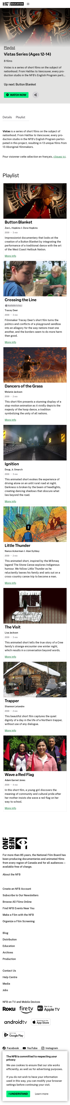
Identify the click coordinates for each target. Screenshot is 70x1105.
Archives (8, 952)
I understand (18, 1093)
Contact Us (9, 970)
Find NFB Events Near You (18, 908)
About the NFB (12, 874)
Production (9, 959)
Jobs (5, 990)
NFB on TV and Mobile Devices (21, 1001)
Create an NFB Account (17, 888)
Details (7, 117)
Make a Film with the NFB (18, 914)
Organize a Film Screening (19, 921)
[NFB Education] (13, 4)
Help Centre (10, 977)
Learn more (41, 1093)
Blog (5, 933)
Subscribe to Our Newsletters (20, 895)
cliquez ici (59, 156)
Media (6, 983)
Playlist (9, 47)
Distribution (10, 939)
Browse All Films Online (17, 901)
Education (9, 946)
